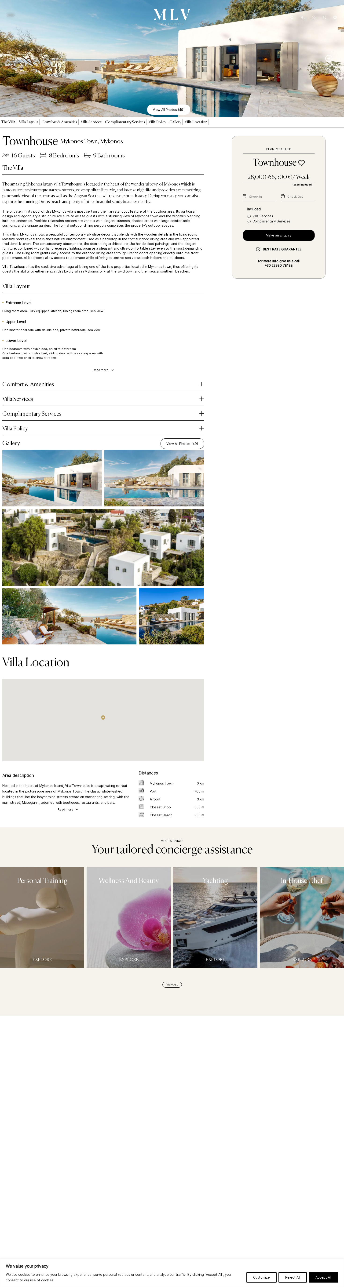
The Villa (8, 122)
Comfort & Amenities (59, 122)
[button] (103, 717)
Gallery (175, 122)
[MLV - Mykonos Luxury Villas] (172, 26)
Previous (13, 58)
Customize (261, 1277)
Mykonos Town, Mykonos (91, 142)
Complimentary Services (125, 122)
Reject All (292, 1277)
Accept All (323, 1277)
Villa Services (91, 122)
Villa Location (196, 122)
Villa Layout (28, 122)
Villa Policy (157, 122)
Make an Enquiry (278, 235)
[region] (172, 1273)
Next (331, 58)
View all (172, 984)
